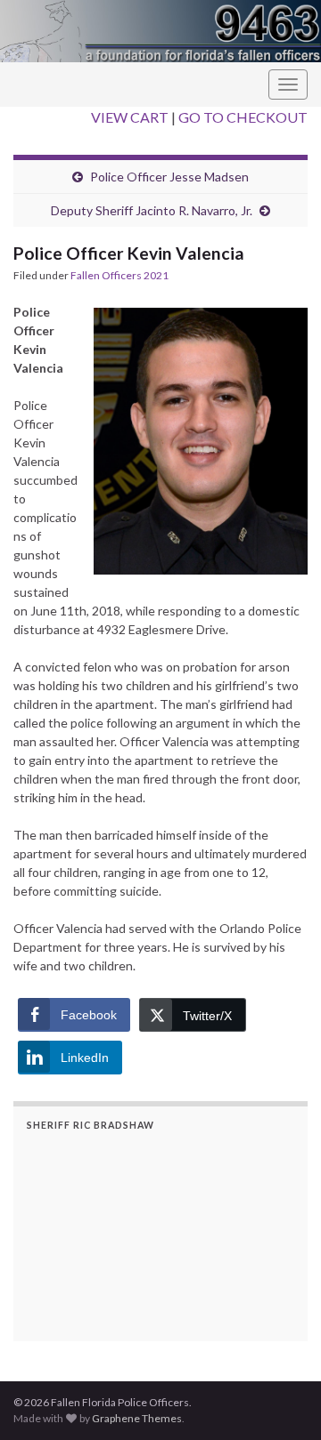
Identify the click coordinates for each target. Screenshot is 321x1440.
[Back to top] (281, 1400)
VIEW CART (130, 117)
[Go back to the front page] (160, 31)
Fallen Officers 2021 (119, 275)
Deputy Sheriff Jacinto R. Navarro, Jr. (151, 210)
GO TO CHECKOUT (243, 117)
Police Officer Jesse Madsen (169, 176)
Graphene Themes (137, 1418)
